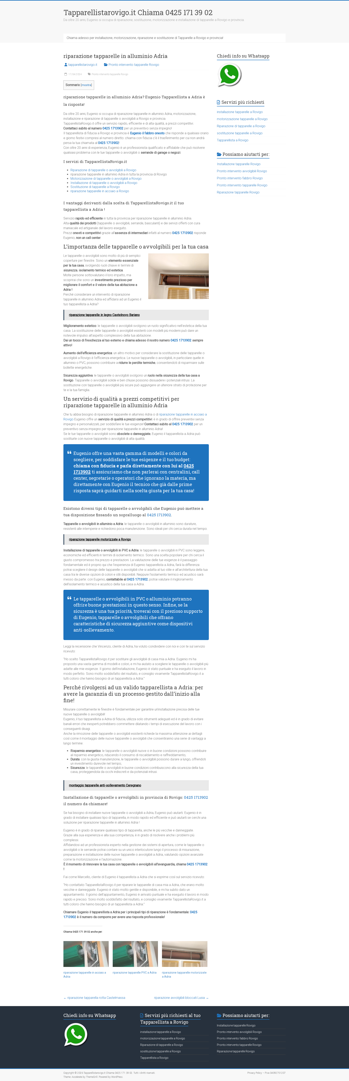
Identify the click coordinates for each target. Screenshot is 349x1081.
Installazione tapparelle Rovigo (239, 164)
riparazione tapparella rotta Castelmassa (94, 998)
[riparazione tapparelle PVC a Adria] (135, 954)
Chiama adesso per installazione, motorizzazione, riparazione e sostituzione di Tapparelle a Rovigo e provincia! (145, 38)
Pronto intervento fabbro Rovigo (240, 178)
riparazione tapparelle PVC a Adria (135, 972)
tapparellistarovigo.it (82, 65)
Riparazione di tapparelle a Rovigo (241, 126)
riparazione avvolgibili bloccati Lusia (181, 998)
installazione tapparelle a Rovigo (240, 112)
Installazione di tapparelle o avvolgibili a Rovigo (103, 183)
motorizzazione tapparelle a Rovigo (242, 119)
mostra (86, 85)
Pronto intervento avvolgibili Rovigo (242, 171)
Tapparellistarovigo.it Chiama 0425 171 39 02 (138, 12)
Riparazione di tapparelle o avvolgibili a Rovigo (103, 170)
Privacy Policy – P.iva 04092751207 (266, 1073)
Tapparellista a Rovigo (232, 140)
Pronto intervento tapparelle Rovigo (134, 65)
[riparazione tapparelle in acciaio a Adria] (86, 954)
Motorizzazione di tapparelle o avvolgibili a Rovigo (106, 179)
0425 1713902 (113, 128)
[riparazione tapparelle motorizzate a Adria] (184, 954)
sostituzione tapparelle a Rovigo (240, 133)
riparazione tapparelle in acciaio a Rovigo (99, 191)
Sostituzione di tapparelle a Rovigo (95, 187)
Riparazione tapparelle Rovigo (238, 192)
